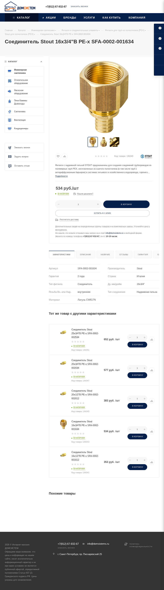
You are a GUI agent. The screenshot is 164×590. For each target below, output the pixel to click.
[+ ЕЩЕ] (154, 17)
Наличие (105, 255)
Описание (85, 255)
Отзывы (123, 255)
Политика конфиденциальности (141, 545)
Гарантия (143, 255)
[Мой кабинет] (157, 7)
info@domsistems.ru (114, 233)
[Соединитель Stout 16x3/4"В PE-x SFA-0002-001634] (104, 97)
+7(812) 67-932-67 (56, 6)
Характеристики (61, 255)
